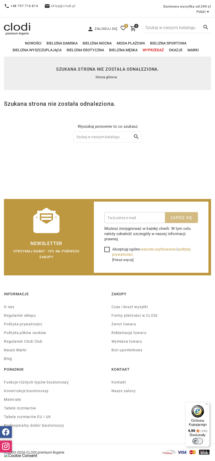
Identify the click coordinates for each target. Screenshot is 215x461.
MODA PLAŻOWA (131, 43)
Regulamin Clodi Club (23, 341)
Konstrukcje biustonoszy (26, 390)
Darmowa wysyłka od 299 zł (187, 6)
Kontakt (118, 382)
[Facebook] (6, 432)
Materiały (12, 399)
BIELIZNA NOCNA (97, 43)
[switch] (197, 441)
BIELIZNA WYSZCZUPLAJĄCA (37, 49)
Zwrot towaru (123, 323)
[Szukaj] (206, 27)
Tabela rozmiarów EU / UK (27, 416)
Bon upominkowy (127, 349)
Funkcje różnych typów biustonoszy (36, 382)
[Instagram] (6, 446)
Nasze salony (123, 390)
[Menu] (206, 405)
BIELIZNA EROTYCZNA (85, 49)
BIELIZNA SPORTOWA (168, 43)
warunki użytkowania (158, 249)
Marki (193, 49)
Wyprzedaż (153, 49)
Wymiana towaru (126, 341)
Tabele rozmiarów (20, 408)
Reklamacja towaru (128, 332)
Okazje (175, 49)
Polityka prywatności (23, 323)
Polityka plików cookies (25, 332)
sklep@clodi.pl (63, 5)
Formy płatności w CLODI (134, 315)
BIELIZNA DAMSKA (62, 43)
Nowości (33, 43)
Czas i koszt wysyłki (129, 306)
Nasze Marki (15, 349)
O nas (9, 306)
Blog (8, 358)
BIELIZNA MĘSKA (123, 49)
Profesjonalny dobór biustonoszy (34, 425)
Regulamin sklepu (20, 315)
